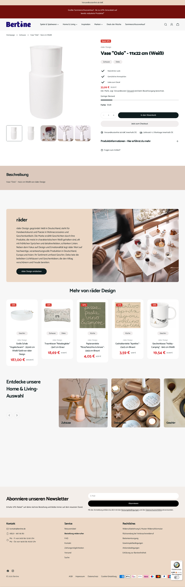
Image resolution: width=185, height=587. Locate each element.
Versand (130, 91)
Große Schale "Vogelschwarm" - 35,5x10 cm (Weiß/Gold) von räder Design (22, 349)
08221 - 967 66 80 (17, 533)
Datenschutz (93, 576)
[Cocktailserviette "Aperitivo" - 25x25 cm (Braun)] (128, 315)
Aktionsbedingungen (131, 548)
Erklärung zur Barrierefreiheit (134, 552)
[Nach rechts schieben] (17, 415)
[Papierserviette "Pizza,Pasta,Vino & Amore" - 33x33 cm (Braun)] (92, 315)
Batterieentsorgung (130, 538)
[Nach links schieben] (9, 415)
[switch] (176, 577)
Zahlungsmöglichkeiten (74, 548)
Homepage (10, 35)
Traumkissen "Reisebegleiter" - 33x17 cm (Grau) (57, 345)
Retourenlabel (70, 529)
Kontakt (67, 543)
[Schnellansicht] (32, 307)
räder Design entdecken (31, 271)
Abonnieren (133, 503)
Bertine (16, 576)
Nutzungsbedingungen (130, 509)
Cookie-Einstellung (109, 576)
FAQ (66, 538)
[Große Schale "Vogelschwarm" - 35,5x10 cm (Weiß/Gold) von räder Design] (22, 315)
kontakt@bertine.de (18, 529)
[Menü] (180, 562)
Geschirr (22, 333)
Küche (92, 333)
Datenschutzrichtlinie (154, 509)
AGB (70, 576)
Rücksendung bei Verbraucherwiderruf (138, 533)
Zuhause (22, 35)
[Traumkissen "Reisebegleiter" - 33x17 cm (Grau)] (57, 315)
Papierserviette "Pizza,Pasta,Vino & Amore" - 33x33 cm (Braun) (92, 347)
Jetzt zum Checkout (140, 123)
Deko (118, 61)
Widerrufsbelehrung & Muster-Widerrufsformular (143, 529)
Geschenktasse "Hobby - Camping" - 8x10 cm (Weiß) (163, 345)
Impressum (80, 576)
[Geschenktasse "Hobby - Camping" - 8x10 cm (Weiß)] (163, 315)
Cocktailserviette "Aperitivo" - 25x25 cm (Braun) (127, 345)
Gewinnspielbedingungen (133, 543)
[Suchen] (165, 24)
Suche (66, 557)
